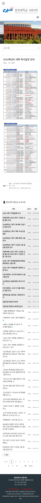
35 (25, 466)
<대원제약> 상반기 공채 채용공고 (14, 318)
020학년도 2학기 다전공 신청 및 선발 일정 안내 (13, 448)
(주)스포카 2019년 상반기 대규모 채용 (14, 441)
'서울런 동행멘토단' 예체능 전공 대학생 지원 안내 (13, 312)
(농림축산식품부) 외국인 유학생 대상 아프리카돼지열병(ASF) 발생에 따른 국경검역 (14, 426)
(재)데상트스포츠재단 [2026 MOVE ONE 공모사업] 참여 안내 (14, 435)
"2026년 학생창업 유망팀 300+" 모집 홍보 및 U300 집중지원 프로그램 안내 (14, 372)
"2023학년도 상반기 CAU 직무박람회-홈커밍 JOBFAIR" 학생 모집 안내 (14, 354)
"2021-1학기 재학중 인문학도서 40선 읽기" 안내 (13, 346)
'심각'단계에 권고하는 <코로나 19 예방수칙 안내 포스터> (14, 414)
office (5, 63)
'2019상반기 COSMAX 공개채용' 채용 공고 (14, 394)
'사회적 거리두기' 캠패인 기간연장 (13, 407)
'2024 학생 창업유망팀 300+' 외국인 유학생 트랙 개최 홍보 (14, 400)
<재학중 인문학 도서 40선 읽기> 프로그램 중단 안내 (13, 332)
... (21, 466)
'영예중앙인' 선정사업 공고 (12, 420)
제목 (13, 209)
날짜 (35, 209)
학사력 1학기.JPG (14, 188)
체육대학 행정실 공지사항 (16, 202)
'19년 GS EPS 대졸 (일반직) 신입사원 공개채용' (14, 380)
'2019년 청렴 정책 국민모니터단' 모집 (14, 387)
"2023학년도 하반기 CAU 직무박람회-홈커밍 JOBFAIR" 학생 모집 (14, 362)
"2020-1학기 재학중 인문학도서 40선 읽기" (13, 339)
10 (17, 466)
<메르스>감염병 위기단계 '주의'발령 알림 (12, 326)
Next (31, 466)
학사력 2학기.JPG (25, 188)
